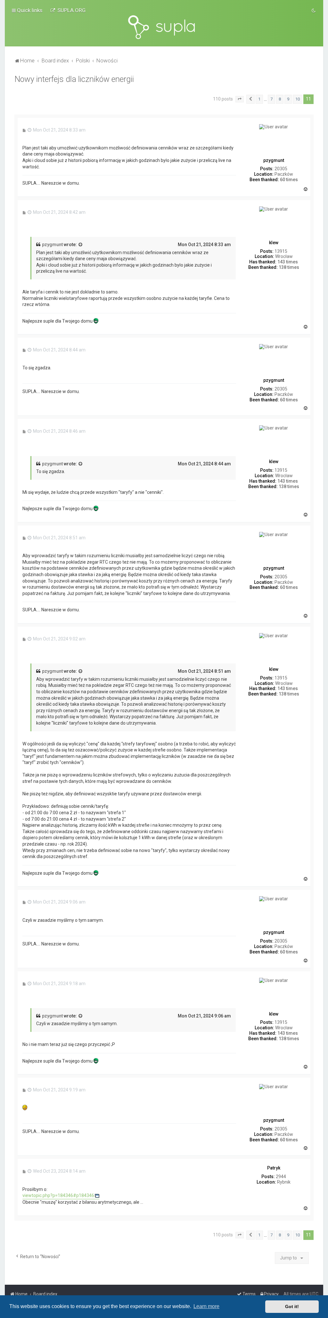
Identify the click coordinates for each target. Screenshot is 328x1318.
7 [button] (271, 99)
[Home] (164, 27)
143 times (287, 261)
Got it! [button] (292, 1306)
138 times (289, 267)
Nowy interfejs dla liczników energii (74, 79)
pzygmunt (52, 244)
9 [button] (288, 99)
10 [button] (297, 99)
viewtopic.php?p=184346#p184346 (58, 1195)
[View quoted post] (81, 245)
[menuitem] (68, 10)
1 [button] (259, 99)
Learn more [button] (206, 1306)
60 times (289, 179)
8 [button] (280, 99)
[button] (239, 99)
